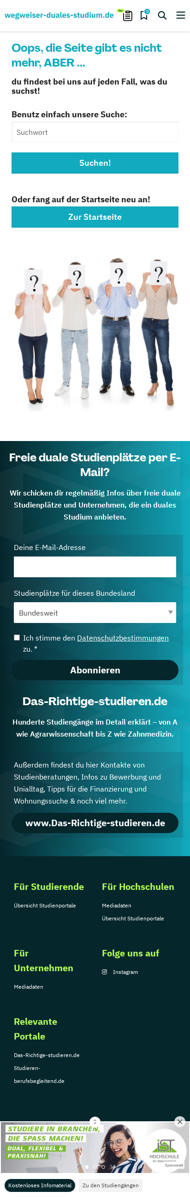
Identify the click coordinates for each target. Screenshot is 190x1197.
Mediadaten (116, 905)
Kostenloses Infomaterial (39, 1185)
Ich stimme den (96, 643)
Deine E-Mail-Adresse (50, 547)
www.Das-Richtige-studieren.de (95, 822)
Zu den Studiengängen (111, 1185)
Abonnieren (95, 670)
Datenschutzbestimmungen (123, 637)
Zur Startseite (95, 217)
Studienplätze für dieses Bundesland (74, 593)
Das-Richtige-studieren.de (47, 1055)
